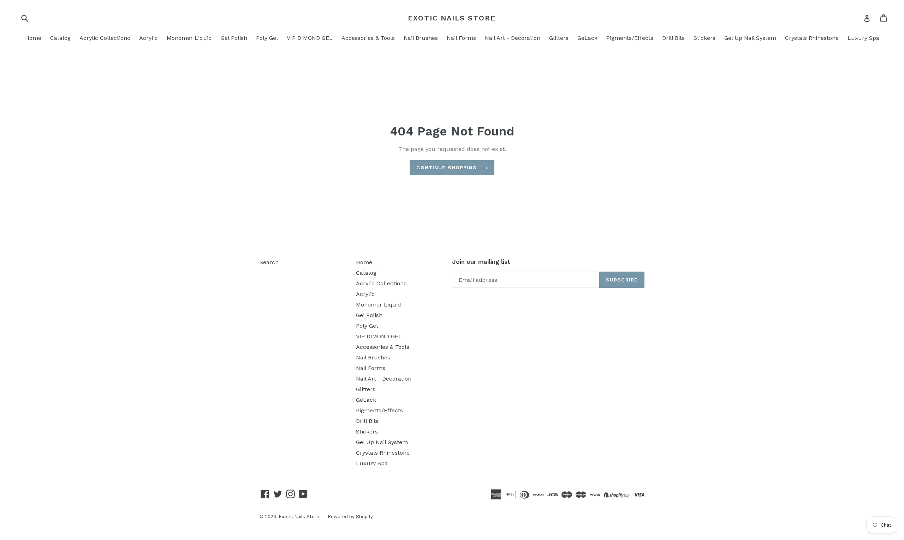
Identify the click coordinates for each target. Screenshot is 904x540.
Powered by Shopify (350, 516)
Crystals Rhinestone (812, 38)
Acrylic (148, 38)
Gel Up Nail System (750, 38)
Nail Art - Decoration (512, 38)
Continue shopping (446, 167)
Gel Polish (234, 38)
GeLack (587, 38)
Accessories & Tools (368, 38)
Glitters (559, 38)
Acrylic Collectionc (104, 38)
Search (269, 262)
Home (33, 38)
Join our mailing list (481, 261)
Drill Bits (673, 38)
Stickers (704, 38)
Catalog (60, 38)
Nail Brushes (421, 38)
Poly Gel (267, 38)
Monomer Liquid (189, 38)
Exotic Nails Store (452, 18)
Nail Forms (461, 38)
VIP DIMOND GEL (310, 38)
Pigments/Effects (629, 38)
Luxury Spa (863, 38)
